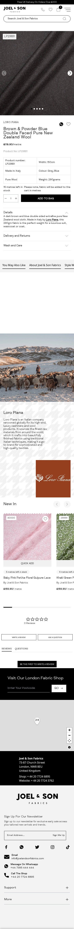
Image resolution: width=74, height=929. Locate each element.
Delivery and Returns (16, 236)
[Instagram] (52, 847)
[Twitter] (37, 847)
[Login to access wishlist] (68, 124)
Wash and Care (12, 245)
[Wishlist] (50, 9)
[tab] (18, 637)
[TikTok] (68, 847)
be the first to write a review (37, 664)
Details (8, 212)
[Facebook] (6, 847)
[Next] (67, 504)
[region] (37, 725)
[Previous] (56, 504)
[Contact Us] (43, 9)
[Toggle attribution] (69, 747)
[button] (37, 721)
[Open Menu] (67, 9)
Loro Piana (52, 220)
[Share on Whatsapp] (61, 124)
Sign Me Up (59, 835)
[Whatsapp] (21, 847)
